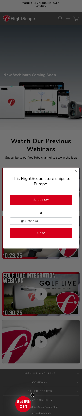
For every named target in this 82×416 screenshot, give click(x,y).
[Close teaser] (32, 395)
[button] (23, 404)
